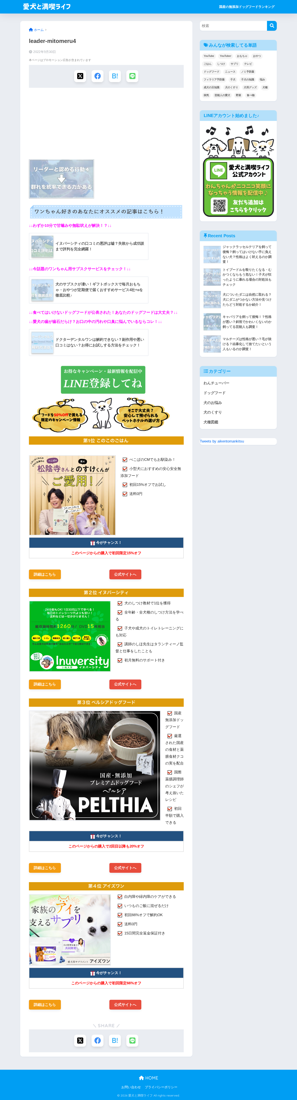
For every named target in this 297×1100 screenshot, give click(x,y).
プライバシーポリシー (161, 1087)
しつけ (221, 63)
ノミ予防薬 (247, 71)
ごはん (208, 63)
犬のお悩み (213, 403)
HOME (151, 1078)
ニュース (230, 71)
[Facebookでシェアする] (97, 76)
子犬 (232, 79)
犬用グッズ (250, 87)
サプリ (235, 63)
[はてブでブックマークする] (115, 76)
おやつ (257, 56)
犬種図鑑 (211, 422)
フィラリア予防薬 (214, 79)
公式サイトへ (125, 574)
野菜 (238, 95)
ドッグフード (211, 71)
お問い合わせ (131, 1087)
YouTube (209, 56)
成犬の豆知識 (211, 87)
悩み (262, 79)
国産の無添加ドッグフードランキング (247, 6)
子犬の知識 (247, 79)
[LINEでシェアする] (132, 76)
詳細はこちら (45, 574)
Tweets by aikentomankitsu (222, 441)
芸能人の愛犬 (222, 95)
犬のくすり (231, 87)
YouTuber (225, 56)
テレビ (248, 63)
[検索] (272, 26)
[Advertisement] (106, 124)
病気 (206, 95)
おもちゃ (242, 56)
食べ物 (251, 95)
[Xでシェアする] (80, 76)
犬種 (265, 87)
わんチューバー (216, 383)
